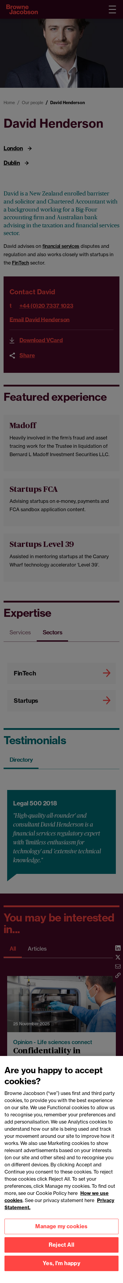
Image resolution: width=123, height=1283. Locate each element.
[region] (61, 1169)
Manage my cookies (61, 1226)
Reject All (61, 1244)
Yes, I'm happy (61, 1263)
